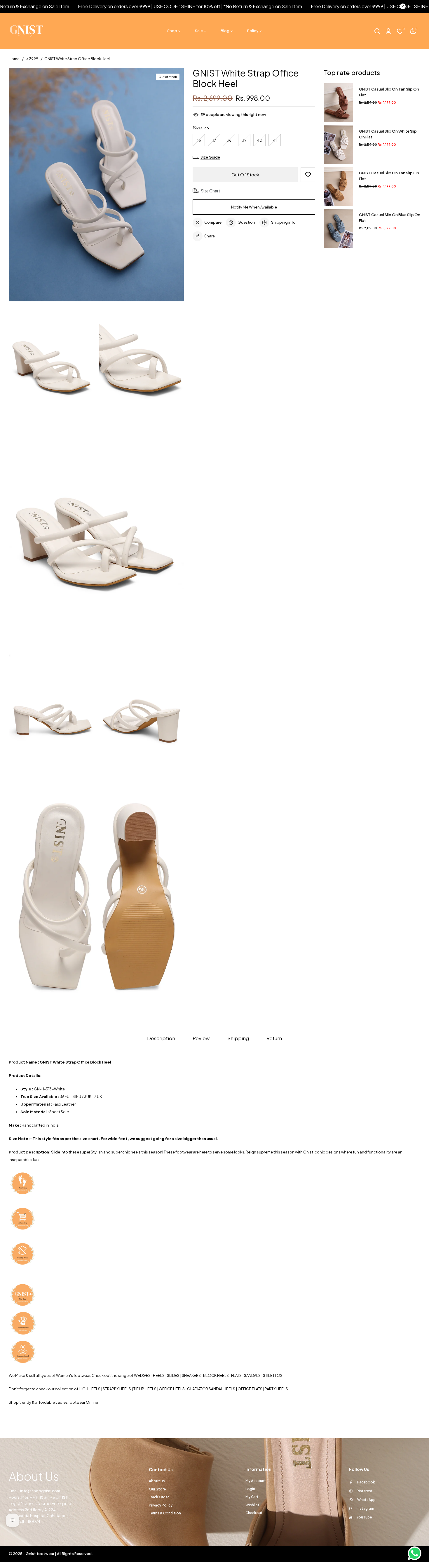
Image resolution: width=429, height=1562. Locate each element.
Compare (213, 222)
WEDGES (142, 1375)
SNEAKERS (191, 1375)
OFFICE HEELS (172, 1388)
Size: (201, 127)
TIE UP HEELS (144, 1388)
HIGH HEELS (89, 1388)
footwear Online (83, 1402)
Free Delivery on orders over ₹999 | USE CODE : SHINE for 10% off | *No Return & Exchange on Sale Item (155, 6)
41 (275, 140)
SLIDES (173, 1375)
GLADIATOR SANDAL (205, 1388)
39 (244, 140)
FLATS (236, 1375)
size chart (89, 1138)
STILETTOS (272, 1375)
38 (229, 140)
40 (259, 140)
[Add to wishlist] (308, 174)
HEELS (159, 1375)
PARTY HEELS (277, 1388)
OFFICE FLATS (250, 1388)
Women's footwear (73, 1375)
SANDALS (252, 1375)
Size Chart (210, 190)
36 (198, 140)
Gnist (308, 1152)
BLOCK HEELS (216, 1375)
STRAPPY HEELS (117, 1388)
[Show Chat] (416, 1553)
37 (214, 140)
